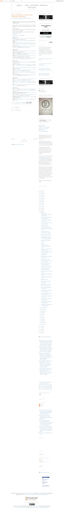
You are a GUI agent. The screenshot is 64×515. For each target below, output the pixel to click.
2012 (41, 327)
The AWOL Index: (42, 47)
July (42, 314)
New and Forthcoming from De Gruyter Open (46, 288)
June (42, 315)
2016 (41, 208)
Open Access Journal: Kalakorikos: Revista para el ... (46, 226)
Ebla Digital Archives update (46, 284)
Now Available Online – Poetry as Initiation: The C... (46, 223)
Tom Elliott (41, 406)
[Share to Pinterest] (31, 102)
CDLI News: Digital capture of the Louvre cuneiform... (46, 261)
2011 (41, 329)
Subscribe (45, 33)
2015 (41, 209)
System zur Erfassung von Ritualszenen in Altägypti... (46, 232)
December (43, 212)
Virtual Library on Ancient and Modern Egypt (46, 215)
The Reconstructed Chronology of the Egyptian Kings (46, 305)
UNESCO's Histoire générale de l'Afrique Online (46, 302)
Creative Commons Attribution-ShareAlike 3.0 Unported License (31, 507)
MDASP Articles (15, 34)
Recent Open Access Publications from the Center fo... (46, 291)
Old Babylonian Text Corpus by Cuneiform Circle (46, 299)
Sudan (30, 103)
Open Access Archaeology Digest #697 (45, 386)
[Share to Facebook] (30, 102)
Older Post (35, 138)
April (42, 319)
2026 (41, 191)
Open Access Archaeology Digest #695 (45, 389)
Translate (47, 121)
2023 (41, 196)
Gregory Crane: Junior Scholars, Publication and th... (46, 249)
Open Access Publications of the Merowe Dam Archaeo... (46, 293)
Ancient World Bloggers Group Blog (46, 143)
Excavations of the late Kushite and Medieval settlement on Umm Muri (24, 67)
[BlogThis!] (27, 102)
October (42, 309)
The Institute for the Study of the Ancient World (35, 494)
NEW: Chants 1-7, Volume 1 (43, 128)
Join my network (45, 485)
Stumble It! (41, 466)
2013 (41, 326)
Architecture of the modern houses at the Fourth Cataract (22, 72)
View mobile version (24, 141)
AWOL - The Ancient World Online (32, 6)
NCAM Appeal (14, 28)
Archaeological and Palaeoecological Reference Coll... (46, 246)
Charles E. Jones (49, 135)
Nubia (27, 103)
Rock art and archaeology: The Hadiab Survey (22, 40)
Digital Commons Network (45, 285)
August (42, 312)
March (42, 320)
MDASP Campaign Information (17, 30)
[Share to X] (28, 102)
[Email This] (26, 102)
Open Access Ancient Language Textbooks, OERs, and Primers (44, 74)
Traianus (42, 243)
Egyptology (23, 103)
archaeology (17, 103)
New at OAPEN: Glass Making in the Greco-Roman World (46, 238)
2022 (41, 198)
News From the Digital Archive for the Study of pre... (46, 252)
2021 (41, 200)
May (42, 317)
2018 (41, 204)
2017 (41, 206)
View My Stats (41, 454)
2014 (41, 211)
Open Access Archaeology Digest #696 (45, 387)
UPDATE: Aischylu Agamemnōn (44, 126)
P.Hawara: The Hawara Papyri (46, 234)
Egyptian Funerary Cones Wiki (46, 266)
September (43, 311)
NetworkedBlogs (44, 477)
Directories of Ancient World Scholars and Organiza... (46, 264)
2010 (41, 331)
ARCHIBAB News (44, 254)
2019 (41, 203)
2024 (41, 195)
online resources (28, 493)
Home (24, 138)
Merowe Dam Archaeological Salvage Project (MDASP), (27, 96)
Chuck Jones (18, 102)
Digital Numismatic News (45, 259)
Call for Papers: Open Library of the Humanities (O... (46, 218)
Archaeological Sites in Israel (46, 235)
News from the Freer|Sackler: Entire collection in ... (45, 269)
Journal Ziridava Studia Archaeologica (45, 384)
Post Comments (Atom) (20, 144)
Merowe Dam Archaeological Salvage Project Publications (21, 18)
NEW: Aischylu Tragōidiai (43, 131)
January (42, 324)
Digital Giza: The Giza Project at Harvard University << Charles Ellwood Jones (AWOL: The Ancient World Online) (45, 417)
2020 (41, 201)
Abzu (48, 167)
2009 (41, 332)
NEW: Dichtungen (42, 125)
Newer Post (13, 138)
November (43, 307)
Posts (41, 459)
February (42, 322)
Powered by (42, 36)
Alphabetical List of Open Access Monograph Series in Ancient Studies (45, 69)
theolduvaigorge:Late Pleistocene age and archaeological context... (45, 382)
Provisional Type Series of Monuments (17, 35)
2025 (41, 193)
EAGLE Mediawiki (44, 279)
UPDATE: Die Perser (42, 129)
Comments (42, 461)
